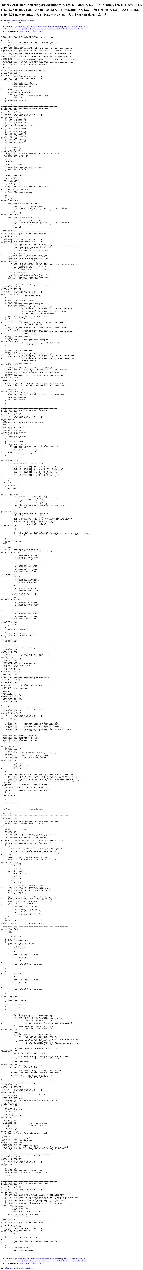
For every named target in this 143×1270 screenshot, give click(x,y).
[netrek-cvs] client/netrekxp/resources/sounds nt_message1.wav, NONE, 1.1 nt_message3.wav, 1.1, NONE (50, 29)
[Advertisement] (127, 40)
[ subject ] (34, 31)
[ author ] (41, 31)
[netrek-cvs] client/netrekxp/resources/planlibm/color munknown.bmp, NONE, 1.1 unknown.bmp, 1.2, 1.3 (53, 26)
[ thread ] (27, 31)
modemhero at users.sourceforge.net (22, 20)
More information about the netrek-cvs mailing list (17, 1268)
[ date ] (21, 31)
